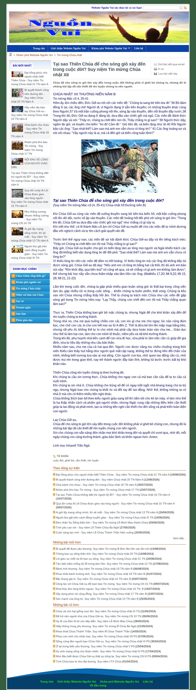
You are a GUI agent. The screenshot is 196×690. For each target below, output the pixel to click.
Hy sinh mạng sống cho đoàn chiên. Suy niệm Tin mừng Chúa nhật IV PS (100, 651)
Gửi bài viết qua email (171, 64)
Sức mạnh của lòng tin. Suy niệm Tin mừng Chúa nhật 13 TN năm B (97, 598)
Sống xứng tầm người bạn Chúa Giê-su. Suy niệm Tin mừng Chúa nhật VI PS (103, 641)
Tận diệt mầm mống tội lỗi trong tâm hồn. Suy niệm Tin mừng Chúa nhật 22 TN (104, 563)
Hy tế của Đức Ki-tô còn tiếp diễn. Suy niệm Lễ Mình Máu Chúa (94, 621)
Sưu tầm (21, 313)
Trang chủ (46, 681)
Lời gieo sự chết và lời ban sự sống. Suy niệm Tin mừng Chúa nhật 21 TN (100, 558)
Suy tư (20, 301)
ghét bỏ (69, 460)
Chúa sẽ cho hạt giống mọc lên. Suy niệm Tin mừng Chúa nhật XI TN (98, 611)
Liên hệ (138, 48)
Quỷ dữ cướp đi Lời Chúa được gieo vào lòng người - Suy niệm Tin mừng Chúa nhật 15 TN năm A (29, 198)
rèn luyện (93, 460)
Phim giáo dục (24, 320)
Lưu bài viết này (167, 73)
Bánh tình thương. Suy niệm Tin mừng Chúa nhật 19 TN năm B (94, 568)
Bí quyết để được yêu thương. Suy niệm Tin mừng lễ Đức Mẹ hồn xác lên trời (102, 548)
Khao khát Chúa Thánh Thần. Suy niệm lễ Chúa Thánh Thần (93, 631)
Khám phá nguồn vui (28, 282)
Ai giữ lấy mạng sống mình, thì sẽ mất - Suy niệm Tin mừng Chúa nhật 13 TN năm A (107, 512)
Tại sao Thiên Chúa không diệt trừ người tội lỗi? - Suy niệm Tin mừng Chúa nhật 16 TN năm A (113, 494)
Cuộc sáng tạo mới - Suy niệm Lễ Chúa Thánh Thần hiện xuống (95, 532)
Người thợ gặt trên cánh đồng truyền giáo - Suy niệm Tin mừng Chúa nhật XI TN (104, 517)
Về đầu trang (98, 685)
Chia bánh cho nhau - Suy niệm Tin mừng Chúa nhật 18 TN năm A (96, 484)
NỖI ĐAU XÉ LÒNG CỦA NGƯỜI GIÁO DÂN (29, 163)
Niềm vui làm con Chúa (29, 294)
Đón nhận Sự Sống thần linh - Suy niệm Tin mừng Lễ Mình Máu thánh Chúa (102, 522)
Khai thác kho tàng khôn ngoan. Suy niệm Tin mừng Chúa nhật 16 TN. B (100, 588)
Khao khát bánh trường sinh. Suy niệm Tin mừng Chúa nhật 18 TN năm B (100, 573)
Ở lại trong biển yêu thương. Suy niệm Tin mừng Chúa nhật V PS (95, 646)
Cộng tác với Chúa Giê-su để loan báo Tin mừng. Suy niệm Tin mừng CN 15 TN (104, 583)
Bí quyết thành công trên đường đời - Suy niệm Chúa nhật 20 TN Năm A (99, 479)
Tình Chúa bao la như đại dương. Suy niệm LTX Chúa (88, 661)
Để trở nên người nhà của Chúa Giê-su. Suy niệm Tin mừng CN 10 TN (98, 616)
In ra (161, 68)
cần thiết (81, 460)
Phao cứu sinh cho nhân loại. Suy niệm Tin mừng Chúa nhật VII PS (96, 636)
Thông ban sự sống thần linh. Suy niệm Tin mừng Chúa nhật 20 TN (96, 553)
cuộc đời (58, 460)
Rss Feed (185, 7)
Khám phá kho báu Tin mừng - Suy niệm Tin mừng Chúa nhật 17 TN (97, 489)
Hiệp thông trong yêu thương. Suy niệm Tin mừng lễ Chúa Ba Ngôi (96, 626)
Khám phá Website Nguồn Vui (109, 48)
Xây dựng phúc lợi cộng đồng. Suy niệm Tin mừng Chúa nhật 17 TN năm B (101, 593)
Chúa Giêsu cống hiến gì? (31, 275)
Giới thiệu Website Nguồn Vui (68, 48)
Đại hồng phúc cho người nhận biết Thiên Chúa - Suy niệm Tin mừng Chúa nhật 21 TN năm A (112, 474)
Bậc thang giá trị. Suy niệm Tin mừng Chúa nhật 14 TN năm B (93, 578)
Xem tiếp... (179, 538)
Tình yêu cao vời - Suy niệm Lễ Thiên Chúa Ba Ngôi (87, 527)
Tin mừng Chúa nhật (69, 55)
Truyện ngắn (23, 307)
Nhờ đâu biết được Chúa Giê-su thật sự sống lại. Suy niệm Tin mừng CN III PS (103, 656)
